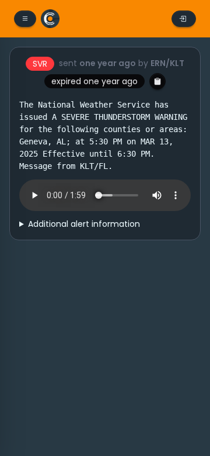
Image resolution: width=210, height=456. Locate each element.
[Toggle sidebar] (25, 19)
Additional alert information (84, 224)
